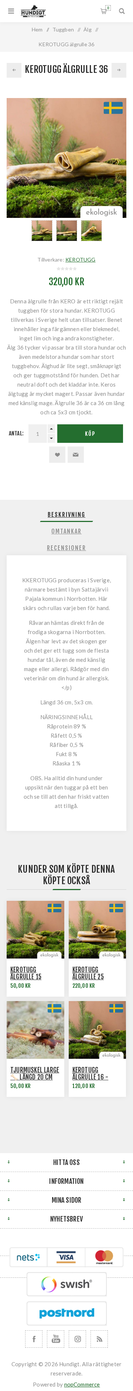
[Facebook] (33, 1339)
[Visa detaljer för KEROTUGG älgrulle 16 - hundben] (97, 1030)
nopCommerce (82, 1384)
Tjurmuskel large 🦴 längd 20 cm (34, 1073)
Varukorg (108, 8)
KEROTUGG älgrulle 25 (88, 973)
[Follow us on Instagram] (77, 1339)
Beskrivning (66, 514)
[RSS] (99, 1339)
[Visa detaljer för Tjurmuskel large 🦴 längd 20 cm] (35, 1030)
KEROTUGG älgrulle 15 (25, 973)
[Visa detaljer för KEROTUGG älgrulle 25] (97, 930)
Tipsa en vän (76, 455)
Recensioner (66, 548)
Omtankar (66, 531)
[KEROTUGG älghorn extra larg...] (119, 70)
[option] (42, 230)
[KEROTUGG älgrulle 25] (14, 70)
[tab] (66, 514)
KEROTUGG (80, 259)
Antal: (16, 433)
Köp (90, 433)
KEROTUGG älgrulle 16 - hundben (90, 1077)
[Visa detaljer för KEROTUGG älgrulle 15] (35, 930)
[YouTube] (55, 1339)
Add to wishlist (57, 455)
